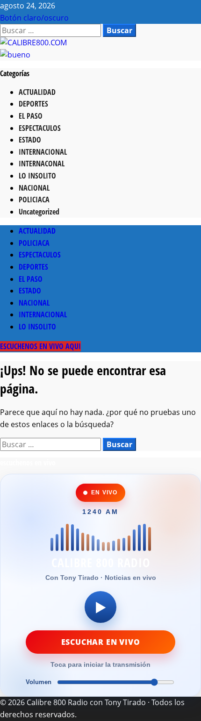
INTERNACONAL (42, 163)
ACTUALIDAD (37, 92)
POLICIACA (34, 199)
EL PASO (31, 116)
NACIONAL (34, 188)
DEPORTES (33, 104)
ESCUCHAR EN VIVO (100, 642)
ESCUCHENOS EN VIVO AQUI (40, 346)
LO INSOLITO (37, 176)
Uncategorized (39, 212)
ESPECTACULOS (40, 128)
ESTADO (30, 140)
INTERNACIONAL (43, 152)
